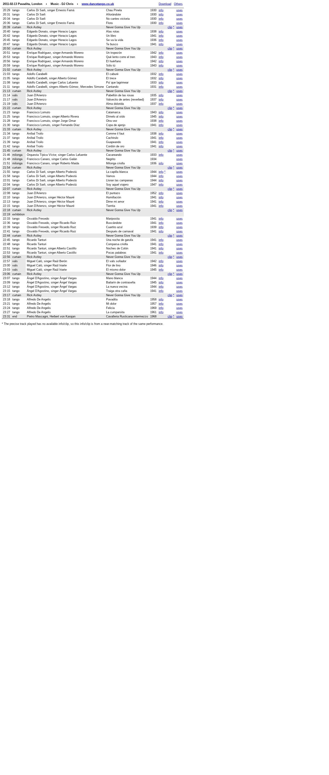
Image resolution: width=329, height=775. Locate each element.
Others (178, 4)
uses (179, 10)
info (161, 10)
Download (165, 4)
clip (170, 27)
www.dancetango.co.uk (98, 4)
